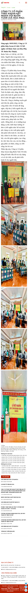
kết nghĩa (11, 446)
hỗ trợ (19, 448)
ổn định (23, 448)
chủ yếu (15, 446)
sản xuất (24, 446)
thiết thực (3, 451)
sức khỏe (12, 451)
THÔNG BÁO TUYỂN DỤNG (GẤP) (8, 531)
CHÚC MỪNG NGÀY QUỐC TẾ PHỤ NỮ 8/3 (9, 479)
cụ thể (24, 449)
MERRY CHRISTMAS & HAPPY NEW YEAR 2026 (11, 497)
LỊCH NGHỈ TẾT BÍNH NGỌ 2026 (7, 484)
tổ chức (6, 446)
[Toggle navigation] (26, 3)
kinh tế (2, 449)
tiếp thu (11, 449)
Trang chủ (3, 7)
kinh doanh (3, 448)
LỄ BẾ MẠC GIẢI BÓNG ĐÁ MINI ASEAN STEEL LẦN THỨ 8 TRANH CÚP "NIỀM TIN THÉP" (13, 514)
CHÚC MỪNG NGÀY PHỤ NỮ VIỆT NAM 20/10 (10, 502)
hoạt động (12, 448)
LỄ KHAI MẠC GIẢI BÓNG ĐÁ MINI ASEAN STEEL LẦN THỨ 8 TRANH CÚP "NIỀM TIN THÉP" (13, 520)
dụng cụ (7, 451)
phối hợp (15, 449)
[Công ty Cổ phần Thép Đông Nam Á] (5, 2)
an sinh (16, 448)
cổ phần (2, 446)
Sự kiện (13, 7)
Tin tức (8, 7)
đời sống (19, 446)
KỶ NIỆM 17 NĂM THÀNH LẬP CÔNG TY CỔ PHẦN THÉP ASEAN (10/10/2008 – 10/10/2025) (12, 507)
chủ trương (20, 449)
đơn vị (7, 448)
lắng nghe (6, 449)
